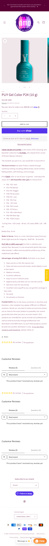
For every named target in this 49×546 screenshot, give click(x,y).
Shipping (4, 103)
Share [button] (6, 337)
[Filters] (4, 374)
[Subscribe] (35, 485)
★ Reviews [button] (47, 275)
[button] (4, 22)
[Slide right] (29, 87)
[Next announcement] (44, 5)
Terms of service (25, 537)
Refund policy (41, 534)
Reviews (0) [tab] (13, 368)
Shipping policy (36, 537)
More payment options (25, 144)
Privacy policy (14, 537)
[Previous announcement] (4, 5)
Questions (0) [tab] (36, 368)
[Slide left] (19, 87)
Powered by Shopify (29, 534)
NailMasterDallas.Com (15, 534)
